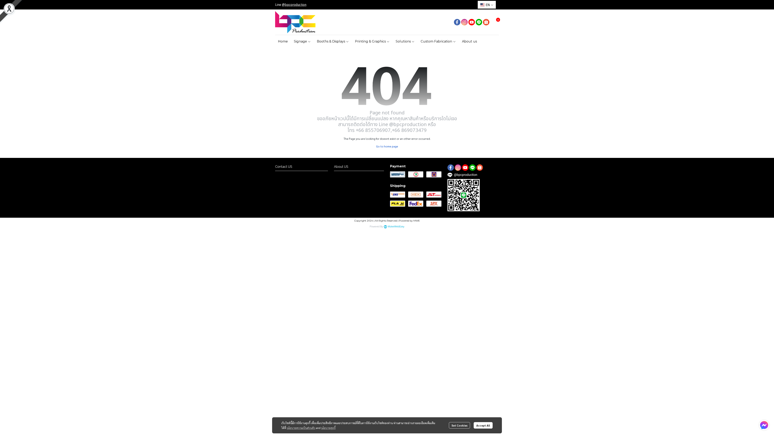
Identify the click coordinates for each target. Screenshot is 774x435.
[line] (479, 22)
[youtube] (471, 22)
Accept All (483, 425)
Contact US (283, 174)
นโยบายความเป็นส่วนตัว (301, 428)
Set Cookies (459, 425)
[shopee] (486, 22)
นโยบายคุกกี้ (328, 428)
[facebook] (457, 22)
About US (340, 174)
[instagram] (464, 22)
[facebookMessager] (764, 425)
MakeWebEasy (396, 227)
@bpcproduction (294, 5)
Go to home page (387, 146)
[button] (487, 5)
